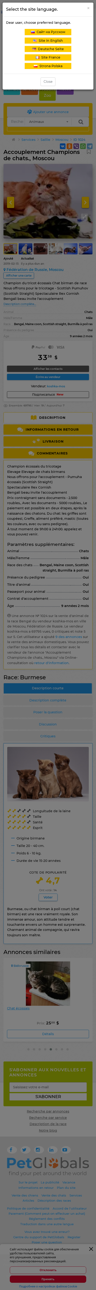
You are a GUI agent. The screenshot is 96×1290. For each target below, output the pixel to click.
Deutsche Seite (50, 49)
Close (48, 82)
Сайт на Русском (50, 32)
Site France (49, 57)
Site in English (50, 40)
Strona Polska (50, 66)
